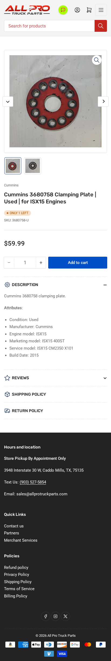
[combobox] (55, 26)
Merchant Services (20, 540)
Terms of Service (19, 588)
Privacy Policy (16, 574)
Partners (11, 533)
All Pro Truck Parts (61, 636)
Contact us (14, 526)
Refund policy (16, 567)
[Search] (101, 26)
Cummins (11, 185)
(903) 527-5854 (33, 482)
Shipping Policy (18, 581)
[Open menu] (101, 10)
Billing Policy (15, 596)
